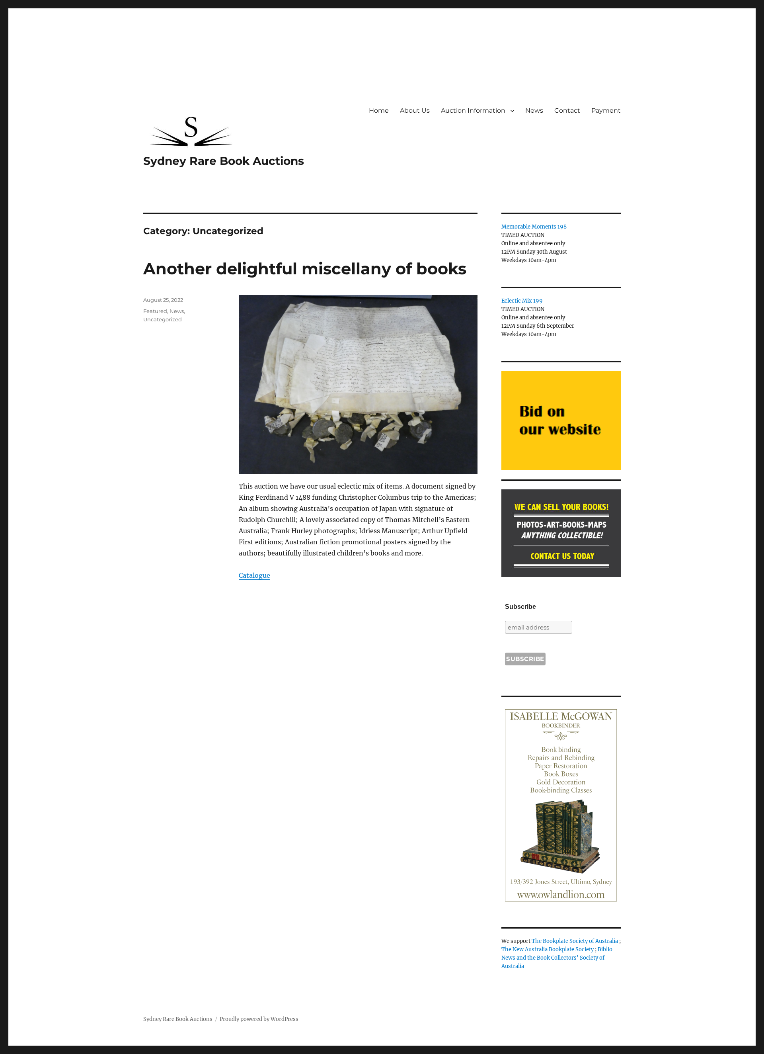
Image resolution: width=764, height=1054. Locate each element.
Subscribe (520, 606)
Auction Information (473, 110)
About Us (415, 110)
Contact (567, 110)
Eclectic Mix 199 (522, 300)
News (534, 110)
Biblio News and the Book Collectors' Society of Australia (556, 958)
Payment (606, 110)
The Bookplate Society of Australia (575, 941)
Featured (155, 311)
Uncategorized (162, 319)
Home (379, 110)
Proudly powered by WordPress (259, 1019)
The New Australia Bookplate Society (547, 949)
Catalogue (254, 575)
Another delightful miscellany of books (304, 268)
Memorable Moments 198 (534, 226)
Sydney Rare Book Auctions (223, 161)
